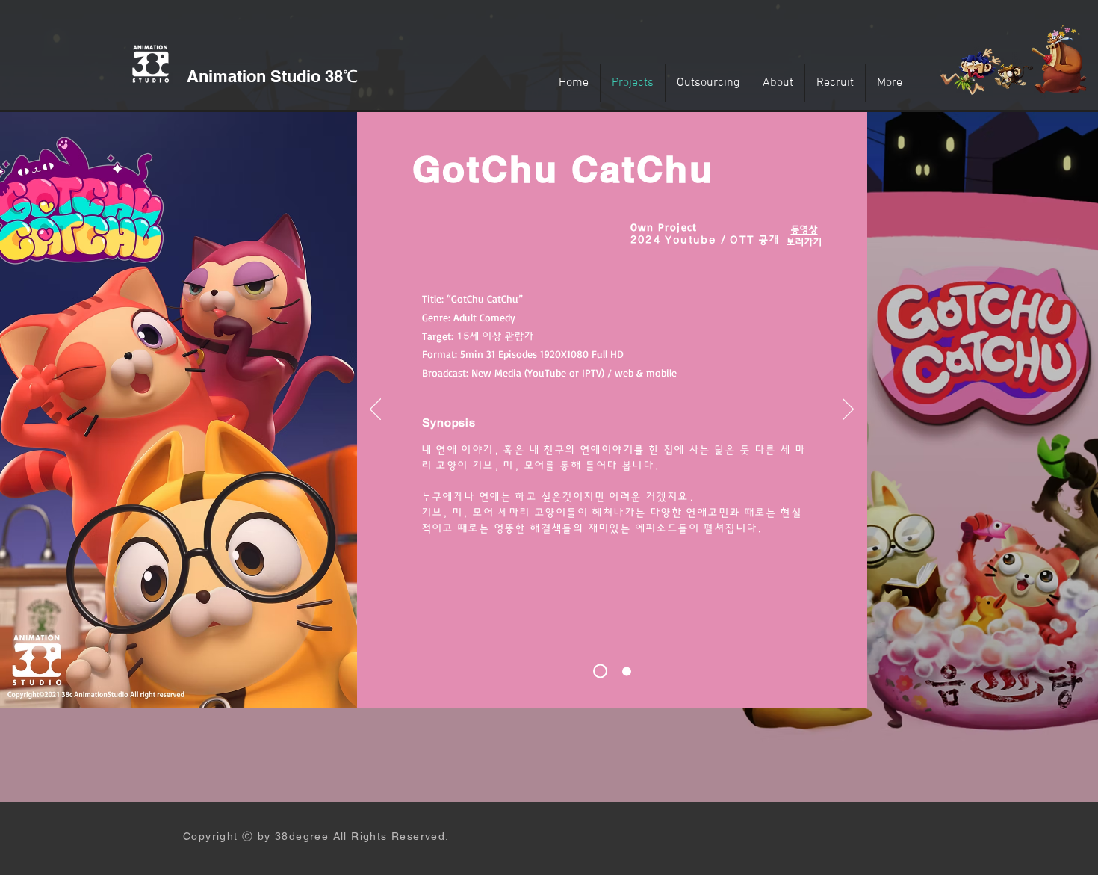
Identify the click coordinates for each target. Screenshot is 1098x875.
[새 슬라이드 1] (600, 671)
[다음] (848, 410)
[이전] (375, 410)
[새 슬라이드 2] (626, 671)
